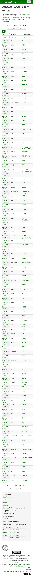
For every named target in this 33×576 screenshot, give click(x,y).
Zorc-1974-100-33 (5, 183)
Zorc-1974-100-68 (5, 339)
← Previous (11, 28)
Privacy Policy (27, 568)
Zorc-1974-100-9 (5, 77)
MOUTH (24, 285)
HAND (24, 200)
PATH (23, 333)
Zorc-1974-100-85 (5, 414)
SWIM (24, 405)
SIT (23, 365)
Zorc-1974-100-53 (5, 272)
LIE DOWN (25, 245)
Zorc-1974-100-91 (5, 441)
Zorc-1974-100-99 (5, 476)
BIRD (23, 58)
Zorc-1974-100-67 (5, 334)
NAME (24, 289)
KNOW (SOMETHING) (26, 237)
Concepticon (10, 1)
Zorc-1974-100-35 (5, 192)
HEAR (24, 209)
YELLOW (24, 480)
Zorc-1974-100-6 (5, 63)
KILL (23, 227)
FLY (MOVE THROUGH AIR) (27, 170)
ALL (23, 40)
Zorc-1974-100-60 (5, 303)
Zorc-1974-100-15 (5, 103)
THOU (24, 422)
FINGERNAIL (26, 156)
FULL (23, 178)
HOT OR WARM (26, 449)
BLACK (24, 67)
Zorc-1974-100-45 (5, 237)
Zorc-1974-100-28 (5, 161)
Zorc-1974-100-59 (5, 299)
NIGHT (24, 302)
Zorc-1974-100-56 (5, 285)
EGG (23, 138)
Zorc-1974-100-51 (5, 263)
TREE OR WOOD (27, 436)
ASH (23, 45)
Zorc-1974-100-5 (5, 59)
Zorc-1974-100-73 (5, 361)
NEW (23, 298)
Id (3, 34)
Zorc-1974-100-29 (5, 166)
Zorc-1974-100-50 (5, 259)
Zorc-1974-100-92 (5, 445)
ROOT (24, 338)
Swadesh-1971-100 (9, 530)
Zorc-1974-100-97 (5, 468)
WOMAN (24, 476)
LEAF (23, 240)
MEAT (24, 271)
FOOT (24, 174)
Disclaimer (28, 569)
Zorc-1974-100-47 (5, 245)
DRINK (24, 116)
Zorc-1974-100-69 (5, 343)
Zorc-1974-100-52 (5, 268)
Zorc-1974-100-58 (5, 294)
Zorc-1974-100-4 (5, 55)
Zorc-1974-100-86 (5, 419)
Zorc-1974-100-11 (5, 86)
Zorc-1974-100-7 (5, 68)
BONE (24, 80)
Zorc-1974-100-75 (5, 370)
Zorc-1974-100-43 (5, 228)
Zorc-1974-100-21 (5, 130)
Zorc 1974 (6, 508)
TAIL (23, 409)
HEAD (24, 205)
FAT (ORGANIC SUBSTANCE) (26, 148)
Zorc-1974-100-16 (5, 108)
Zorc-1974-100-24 (5, 143)
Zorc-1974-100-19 (5, 121)
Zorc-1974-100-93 (5, 450)
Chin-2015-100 (7, 527)
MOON (24, 276)
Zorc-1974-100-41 (5, 219)
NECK (24, 294)
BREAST (24, 85)
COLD (24, 98)
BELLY (24, 49)
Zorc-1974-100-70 (5, 348)
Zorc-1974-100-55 (5, 281)
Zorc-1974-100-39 (5, 210)
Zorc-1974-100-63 (5, 317)
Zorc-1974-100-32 (5, 179)
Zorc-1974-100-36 (5, 197)
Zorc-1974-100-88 (5, 428)
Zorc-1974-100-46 (5, 241)
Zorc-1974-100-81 (5, 396)
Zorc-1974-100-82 (5, 401)
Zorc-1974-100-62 (5, 312)
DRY (23, 120)
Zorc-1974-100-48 (5, 250)
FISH (23, 165)
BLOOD (24, 71)
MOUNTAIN (25, 280)
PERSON (24, 320)
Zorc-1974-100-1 (5, 41)
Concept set (26, 34)
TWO (23, 440)
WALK (24, 445)
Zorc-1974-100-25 (5, 148)
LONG (24, 254)
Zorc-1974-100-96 (5, 463)
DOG (23, 111)
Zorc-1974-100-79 (5, 388)
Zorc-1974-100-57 (5, 290)
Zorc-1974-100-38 (5, 206)
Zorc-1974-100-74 (5, 365)
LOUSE (24, 258)
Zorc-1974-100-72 (5, 357)
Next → (22, 28)
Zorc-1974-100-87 (5, 423)
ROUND (24, 342)
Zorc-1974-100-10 (5, 81)
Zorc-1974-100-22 (5, 134)
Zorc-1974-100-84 (5, 410)
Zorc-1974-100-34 (5, 188)
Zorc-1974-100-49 (5, 254)
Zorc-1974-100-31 (5, 174)
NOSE (24, 307)
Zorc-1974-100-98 (5, 472)
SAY (23, 351)
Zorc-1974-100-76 (5, 374)
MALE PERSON (26, 262)
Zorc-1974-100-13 (5, 95)
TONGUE (25, 427)
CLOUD (24, 94)
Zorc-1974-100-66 (5, 330)
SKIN (23, 369)
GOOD (24, 187)
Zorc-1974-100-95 (5, 459)
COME (24, 103)
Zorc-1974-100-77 (5, 379)
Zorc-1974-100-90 (5, 436)
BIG (23, 54)
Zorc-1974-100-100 (5, 481)
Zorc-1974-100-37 (5, 201)
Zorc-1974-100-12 (5, 90)
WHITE (24, 467)
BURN (24, 89)
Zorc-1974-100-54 (5, 277)
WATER (24, 453)
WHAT (24, 462)
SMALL (24, 378)
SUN (23, 400)
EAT (23, 134)
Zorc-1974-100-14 (5, 99)
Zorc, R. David (7, 497)
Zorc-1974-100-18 (5, 117)
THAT (23, 418)
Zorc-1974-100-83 (5, 405)
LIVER (24, 249)
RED (23, 329)
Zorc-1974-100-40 (5, 214)
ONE (23, 316)
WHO (23, 471)
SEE (23, 356)
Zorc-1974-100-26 (5, 152)
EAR (23, 125)
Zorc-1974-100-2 (5, 46)
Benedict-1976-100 (8, 538)
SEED (24, 360)
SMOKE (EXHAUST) (25, 383)
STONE (24, 396)
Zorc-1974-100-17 (5, 112)
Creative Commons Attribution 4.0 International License (20, 565)
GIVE (23, 183)
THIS (23, 413)
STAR (23, 391)
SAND (24, 347)
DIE (23, 107)
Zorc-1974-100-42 (5, 223)
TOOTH (24, 431)
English (13, 34)
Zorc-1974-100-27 (5, 157)
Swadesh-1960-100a (9, 532)
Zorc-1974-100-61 (5, 308)
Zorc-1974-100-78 (5, 383)
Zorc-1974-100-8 (5, 72)
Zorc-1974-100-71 (5, 352)
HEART (24, 214)
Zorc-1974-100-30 (5, 170)
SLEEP (24, 373)
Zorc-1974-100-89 (5, 432)
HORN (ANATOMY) (25, 219)
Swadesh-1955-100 (9, 535)
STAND (24, 387)
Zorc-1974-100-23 (5, 139)
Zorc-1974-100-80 (5, 392)
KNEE (24, 231)
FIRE (23, 160)
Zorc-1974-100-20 (5, 126)
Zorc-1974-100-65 (5, 325)
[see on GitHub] (8, 11)
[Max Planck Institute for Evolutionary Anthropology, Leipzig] (5, 547)
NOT (23, 311)
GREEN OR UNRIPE (25, 192)
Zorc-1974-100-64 (5, 321)
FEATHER (25, 151)
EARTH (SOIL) (26, 129)
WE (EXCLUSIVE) (27, 458)
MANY (24, 267)
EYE (23, 143)
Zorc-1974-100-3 (5, 50)
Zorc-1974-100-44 (5, 232)
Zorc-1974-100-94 (5, 454)
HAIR (23, 196)
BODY (24, 76)
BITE (23, 63)
